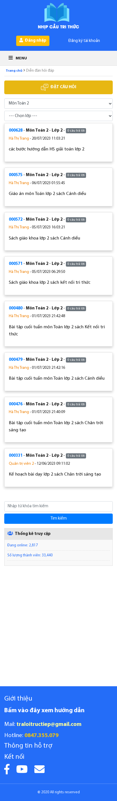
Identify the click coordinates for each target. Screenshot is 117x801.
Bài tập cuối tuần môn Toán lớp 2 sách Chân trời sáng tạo (56, 426)
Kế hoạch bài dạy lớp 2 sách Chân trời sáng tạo (55, 474)
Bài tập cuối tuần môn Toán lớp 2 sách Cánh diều (57, 378)
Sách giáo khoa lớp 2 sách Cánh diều (44, 238)
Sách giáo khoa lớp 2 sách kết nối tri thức (49, 282)
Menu (21, 58)
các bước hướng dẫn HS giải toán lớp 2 (46, 149)
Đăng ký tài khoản (84, 41)
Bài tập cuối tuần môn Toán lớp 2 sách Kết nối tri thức (57, 331)
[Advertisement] (58, 627)
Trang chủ (14, 71)
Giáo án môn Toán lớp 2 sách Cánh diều (47, 194)
